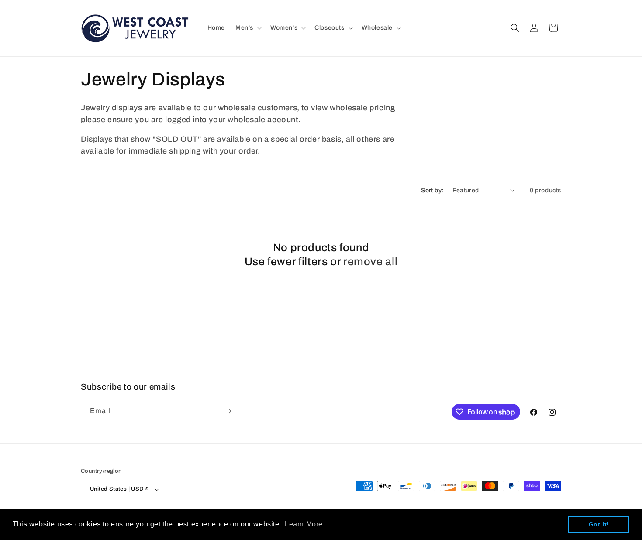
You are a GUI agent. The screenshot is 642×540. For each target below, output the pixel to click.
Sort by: (432, 190)
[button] (247, 28)
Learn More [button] (304, 524)
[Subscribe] (228, 411)
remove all (370, 261)
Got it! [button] (599, 524)
